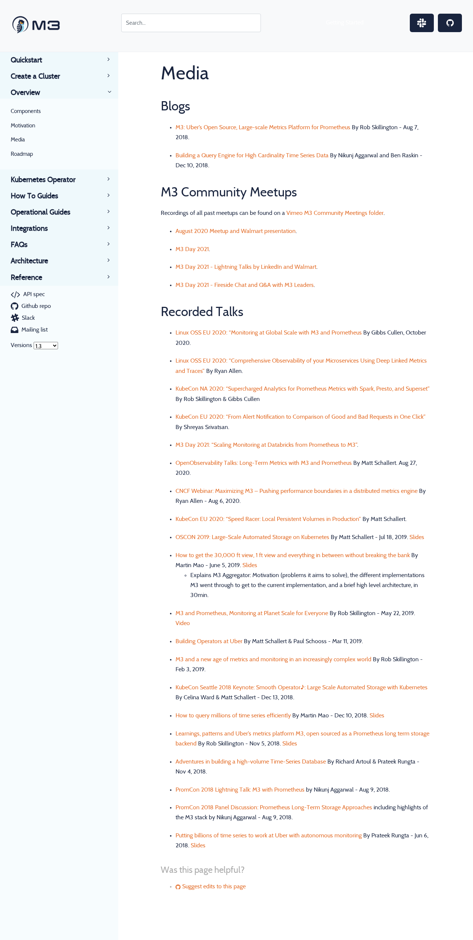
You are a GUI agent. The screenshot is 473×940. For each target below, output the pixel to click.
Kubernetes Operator (43, 179)
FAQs (19, 244)
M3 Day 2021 (192, 249)
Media (18, 140)
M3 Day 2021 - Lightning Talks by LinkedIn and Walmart (246, 267)
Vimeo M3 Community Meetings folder (335, 213)
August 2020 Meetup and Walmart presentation (236, 231)
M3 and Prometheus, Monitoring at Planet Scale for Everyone (252, 613)
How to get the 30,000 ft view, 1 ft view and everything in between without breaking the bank (293, 555)
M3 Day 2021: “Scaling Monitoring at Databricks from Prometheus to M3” (266, 445)
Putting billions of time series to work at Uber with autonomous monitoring (269, 835)
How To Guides (34, 196)
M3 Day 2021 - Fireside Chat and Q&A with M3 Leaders (245, 285)
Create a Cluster (35, 76)
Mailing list (34, 330)
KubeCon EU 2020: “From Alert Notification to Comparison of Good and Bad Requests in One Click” (301, 417)
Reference (26, 277)
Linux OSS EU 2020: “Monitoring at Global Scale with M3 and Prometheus (269, 333)
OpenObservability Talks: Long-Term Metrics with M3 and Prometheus (264, 463)
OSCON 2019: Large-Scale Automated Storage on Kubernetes (252, 537)
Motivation (23, 125)
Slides (416, 537)
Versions (21, 345)
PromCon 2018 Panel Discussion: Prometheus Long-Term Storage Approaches (274, 807)
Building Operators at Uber (209, 641)
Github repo (36, 306)
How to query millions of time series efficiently (233, 715)
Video (183, 623)
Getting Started (345, 22)
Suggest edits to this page (213, 886)
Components (26, 111)
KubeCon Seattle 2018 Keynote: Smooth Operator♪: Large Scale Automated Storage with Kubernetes (302, 687)
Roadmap (22, 154)
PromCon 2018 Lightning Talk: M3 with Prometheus (240, 790)
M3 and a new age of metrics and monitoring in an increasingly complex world (273, 659)
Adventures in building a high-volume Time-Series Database (251, 762)
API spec (34, 294)
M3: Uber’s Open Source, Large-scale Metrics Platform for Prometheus (263, 127)
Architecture (29, 261)
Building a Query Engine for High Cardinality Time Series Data (252, 155)
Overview (25, 92)
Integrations (29, 228)
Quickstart (26, 60)
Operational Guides (40, 212)
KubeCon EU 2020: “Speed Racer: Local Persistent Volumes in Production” (268, 519)
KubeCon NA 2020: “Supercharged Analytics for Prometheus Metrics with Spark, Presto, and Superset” (303, 389)
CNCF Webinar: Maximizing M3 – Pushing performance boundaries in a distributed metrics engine (297, 491)
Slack (28, 318)
